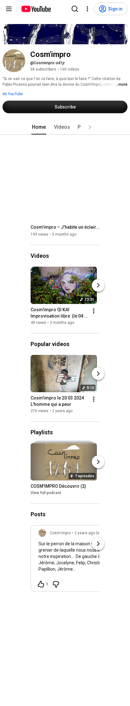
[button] (90, 127)
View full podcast (46, 493)
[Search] (75, 9)
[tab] (38, 127)
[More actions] (93, 311)
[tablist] (65, 127)
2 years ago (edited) (91, 533)
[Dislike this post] (56, 584)
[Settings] (87, 9)
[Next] (98, 285)
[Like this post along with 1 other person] (41, 584)
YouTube (15, 94)
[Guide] (9, 9)
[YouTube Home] (35, 9)
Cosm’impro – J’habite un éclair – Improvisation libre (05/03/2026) (65, 227)
